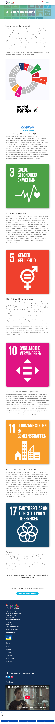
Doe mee (8, 665)
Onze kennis (9, 661)
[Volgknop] (7, 677)
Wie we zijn (8, 652)
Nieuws (7, 646)
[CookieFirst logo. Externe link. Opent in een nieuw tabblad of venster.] (1, 712)
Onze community (10, 658)
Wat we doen (9, 655)
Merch (7, 668)
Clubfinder (8, 649)
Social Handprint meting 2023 (27, 593)
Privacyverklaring (10, 632)
